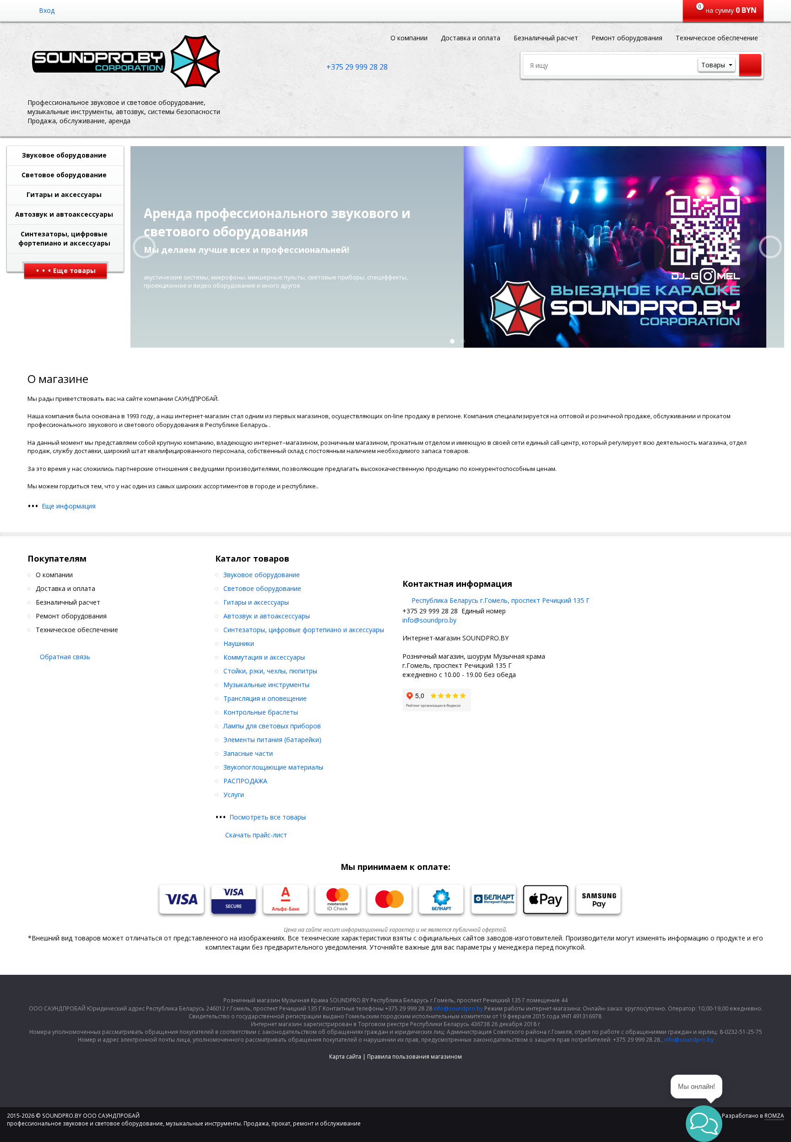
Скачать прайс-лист (256, 835)
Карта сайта (345, 1056)
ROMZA (774, 1116)
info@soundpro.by (429, 620)
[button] (704, 1123)
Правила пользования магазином (414, 1056)
